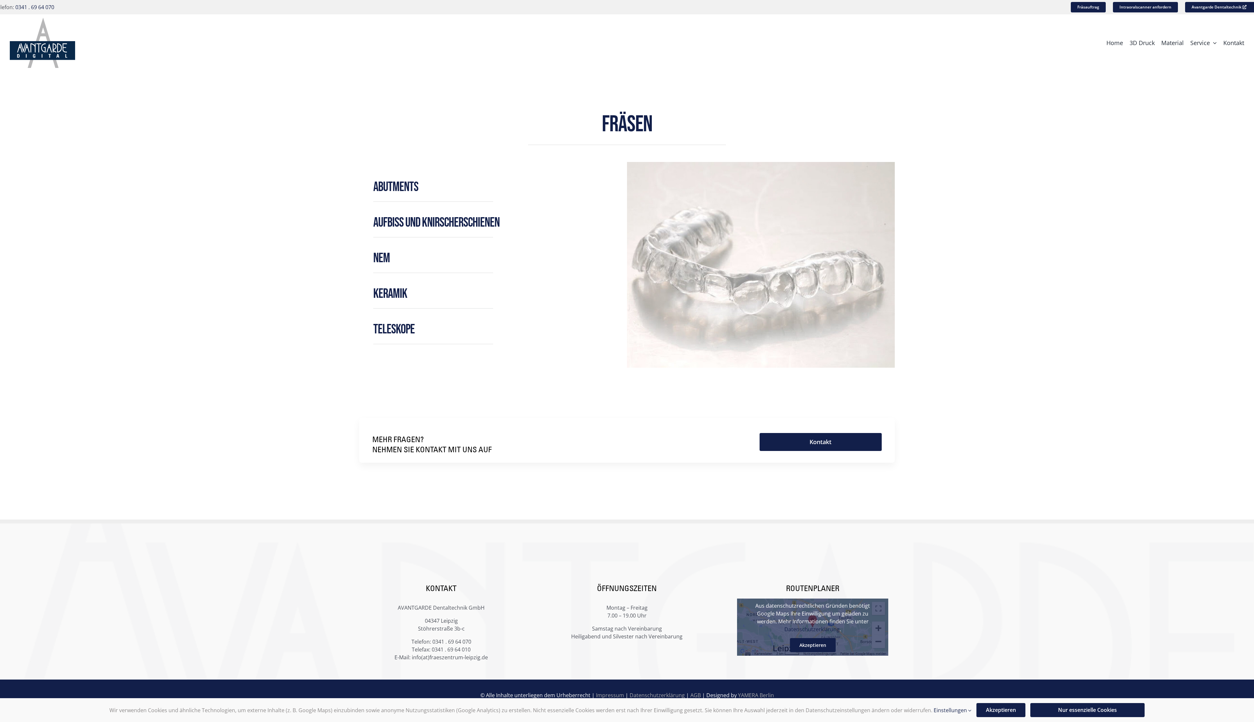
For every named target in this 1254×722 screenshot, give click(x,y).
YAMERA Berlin (756, 695)
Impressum (610, 695)
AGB (695, 695)
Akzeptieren (812, 645)
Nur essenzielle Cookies (1087, 710)
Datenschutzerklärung (812, 629)
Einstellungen (951, 710)
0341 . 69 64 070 (34, 7)
